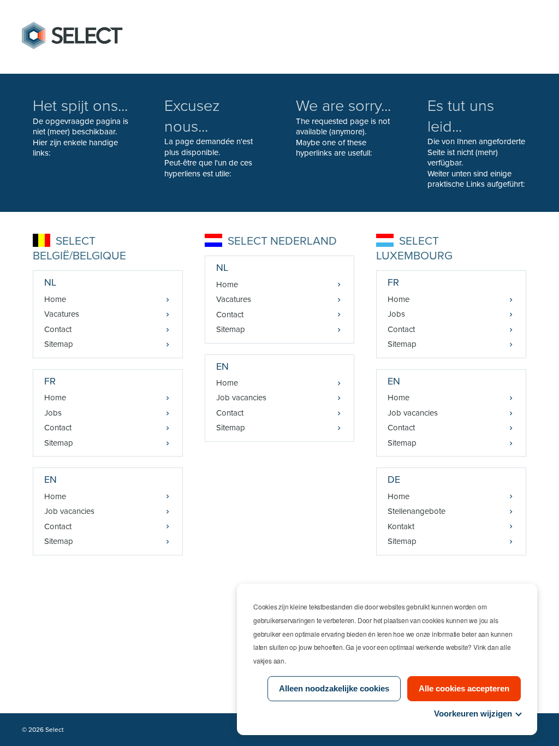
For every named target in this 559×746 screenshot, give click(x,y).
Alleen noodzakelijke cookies (334, 688)
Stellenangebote (416, 511)
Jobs (53, 413)
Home (55, 299)
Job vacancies (69, 511)
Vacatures (61, 314)
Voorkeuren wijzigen (473, 713)
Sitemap (58, 344)
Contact (58, 329)
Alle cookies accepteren (464, 688)
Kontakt (401, 526)
